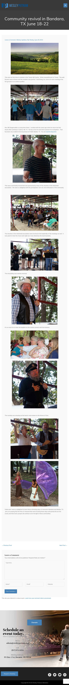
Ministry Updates (22, 40)
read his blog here (51, 132)
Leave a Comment (10, 40)
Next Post (63, 545)
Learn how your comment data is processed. (38, 598)
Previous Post (7, 545)
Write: (17, 641)
